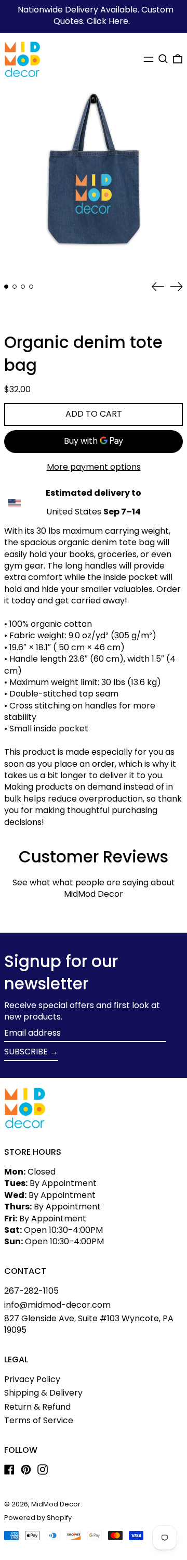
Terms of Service (38, 1420)
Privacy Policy (32, 1379)
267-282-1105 (31, 1291)
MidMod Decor (56, 1504)
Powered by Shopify (38, 1517)
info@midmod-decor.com (57, 1305)
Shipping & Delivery (43, 1393)
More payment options (94, 467)
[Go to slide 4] (31, 287)
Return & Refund (37, 1407)
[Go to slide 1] (6, 287)
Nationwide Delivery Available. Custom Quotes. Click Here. (95, 15)
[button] (163, 58)
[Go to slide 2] (14, 287)
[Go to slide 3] (23, 287)
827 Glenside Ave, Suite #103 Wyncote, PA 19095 (88, 1324)
